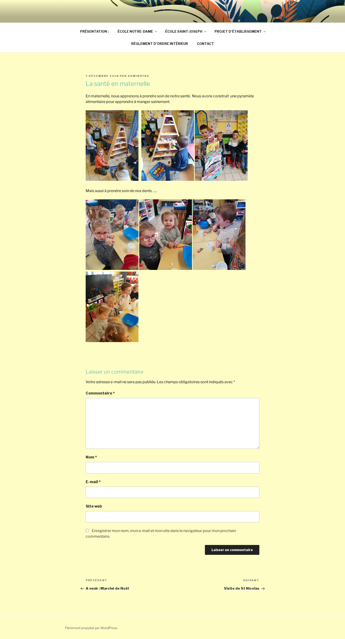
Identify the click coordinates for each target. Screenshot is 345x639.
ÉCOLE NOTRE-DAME (135, 31)
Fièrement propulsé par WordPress (91, 628)
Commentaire (100, 393)
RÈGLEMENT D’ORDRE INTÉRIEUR (159, 44)
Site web (94, 506)
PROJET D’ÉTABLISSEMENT (238, 31)
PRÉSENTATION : (94, 31)
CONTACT (205, 44)
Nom (91, 457)
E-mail (93, 482)
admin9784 (138, 76)
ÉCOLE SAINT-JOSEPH (183, 31)
